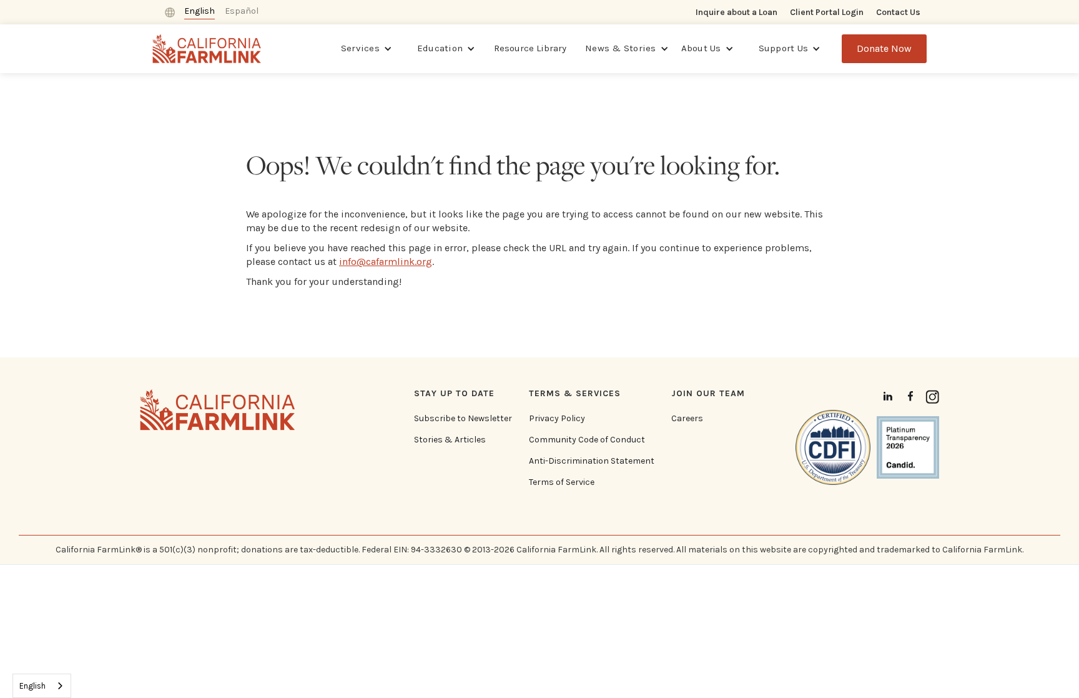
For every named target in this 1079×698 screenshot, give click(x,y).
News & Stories (620, 48)
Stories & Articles (450, 440)
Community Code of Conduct (587, 440)
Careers (687, 419)
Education (440, 48)
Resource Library (530, 48)
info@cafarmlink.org (385, 261)
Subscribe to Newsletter (463, 419)
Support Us (784, 48)
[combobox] (41, 686)
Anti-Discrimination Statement (591, 461)
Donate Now (884, 48)
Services (360, 48)
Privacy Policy (557, 419)
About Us (701, 48)
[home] (207, 48)
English (32, 686)
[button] (366, 48)
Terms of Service (561, 482)
